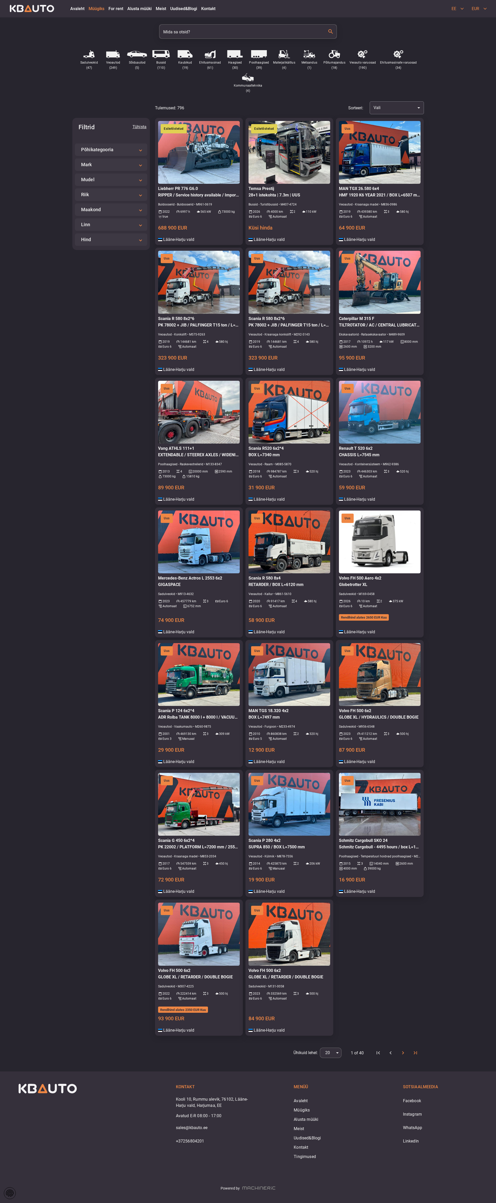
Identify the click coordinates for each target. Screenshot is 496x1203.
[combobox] (397, 107)
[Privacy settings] (10, 1193)
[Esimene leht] (378, 1053)
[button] (111, 149)
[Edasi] (403, 1053)
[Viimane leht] (415, 1053)
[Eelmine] (390, 1053)
